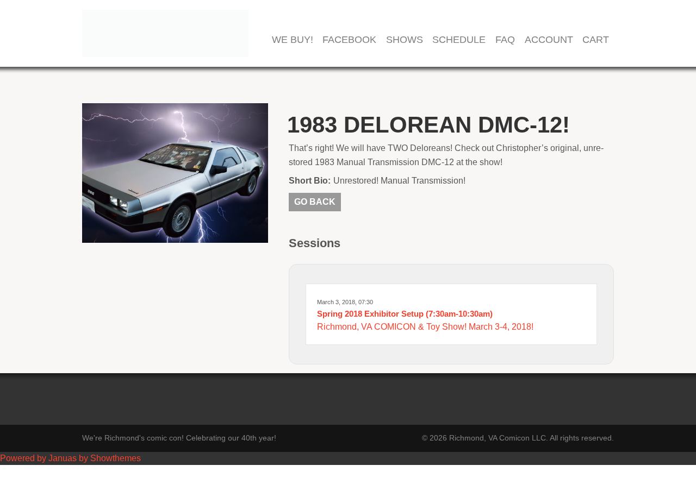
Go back (314, 201)
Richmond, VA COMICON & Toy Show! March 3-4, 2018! (425, 326)
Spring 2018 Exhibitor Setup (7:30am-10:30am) (405, 313)
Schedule (459, 40)
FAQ (505, 40)
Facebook (349, 40)
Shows (404, 40)
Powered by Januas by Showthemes (70, 458)
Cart (595, 40)
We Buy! (292, 40)
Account (549, 40)
